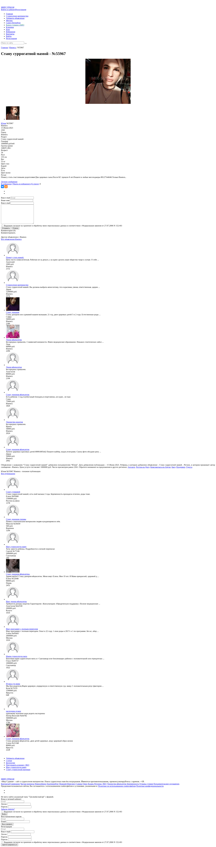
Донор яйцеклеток (14, 340)
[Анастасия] (13, 365)
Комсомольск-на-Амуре (160, 467)
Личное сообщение (9, 182)
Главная (9, 14)
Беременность (133, 784)
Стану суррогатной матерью (18, 769)
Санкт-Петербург (13, 23)
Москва (9, 20)
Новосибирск (40, 784)
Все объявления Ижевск (11, 239)
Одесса (189, 467)
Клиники (10, 27)
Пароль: (4, 807)
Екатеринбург (53, 784)
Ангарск (131, 467)
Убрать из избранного (21, 184)
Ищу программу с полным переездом (22, 629)
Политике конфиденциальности (150, 786)
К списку (35, 184)
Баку (173, 467)
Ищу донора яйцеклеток (16, 601)
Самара (79, 784)
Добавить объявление (15, 18)
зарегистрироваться (9, 845)
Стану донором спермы (16, 519)
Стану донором (12, 312)
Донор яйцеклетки (14, 367)
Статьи (9, 760)
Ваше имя (5, 200)
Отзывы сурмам (146, 784)
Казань (91, 784)
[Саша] (13, 392)
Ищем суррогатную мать (16, 656)
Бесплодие (10, 763)
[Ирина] (13, 420)
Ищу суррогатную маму (16, 547)
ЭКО (104, 784)
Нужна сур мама (13, 684)
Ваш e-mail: (6, 832)
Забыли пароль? (8, 809)
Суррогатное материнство (17, 16)
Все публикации (8, 474)
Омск (85, 784)
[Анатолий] (13, 255)
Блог (8, 29)
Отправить (6, 228)
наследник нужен (13, 711)
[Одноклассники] (6, 186)
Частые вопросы (27, 784)
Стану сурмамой (13, 492)
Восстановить (7, 824)
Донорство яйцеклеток (116, 784)
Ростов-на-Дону (142, 467)
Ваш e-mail (5, 198)
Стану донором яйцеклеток (17, 395)
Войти (9, 36)
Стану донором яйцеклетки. (18, 574)
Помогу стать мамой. (15, 257)
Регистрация (20, 9)
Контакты (10, 34)
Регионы (98, 784)
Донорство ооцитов (14, 422)
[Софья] (13, 310)
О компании (14, 784)
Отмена (15, 228)
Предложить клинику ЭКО (17, 765)
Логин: (4, 804)
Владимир (180, 467)
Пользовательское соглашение (166, 784)
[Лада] (13, 337)
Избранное (10, 32)
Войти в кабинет (8, 9)
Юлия (3, 123)
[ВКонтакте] (2, 186)
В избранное (6, 184)
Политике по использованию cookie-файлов (117, 786)
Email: (3, 821)
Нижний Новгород (67, 784)
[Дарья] (13, 283)
